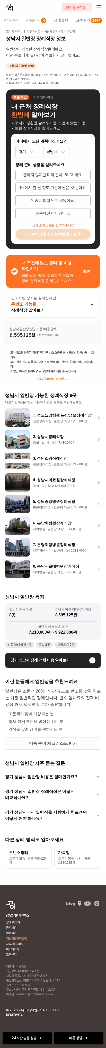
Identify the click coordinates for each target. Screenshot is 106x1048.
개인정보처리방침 (16, 938)
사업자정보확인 (15, 944)
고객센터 (11, 954)
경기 (22, 151)
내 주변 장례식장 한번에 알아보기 (53, 234)
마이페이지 (12, 949)
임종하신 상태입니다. (53, 213)
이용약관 (11, 933)
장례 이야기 (13, 922)
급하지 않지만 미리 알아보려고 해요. (53, 174)
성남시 (52, 151)
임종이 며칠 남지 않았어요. (53, 200)
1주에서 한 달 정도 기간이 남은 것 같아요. (53, 187)
